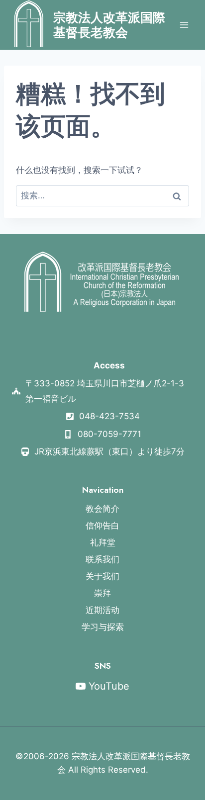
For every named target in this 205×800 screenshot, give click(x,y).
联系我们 (102, 559)
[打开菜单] (184, 25)
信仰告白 (102, 526)
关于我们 (102, 576)
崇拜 (102, 593)
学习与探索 (103, 627)
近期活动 (102, 610)
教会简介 (102, 509)
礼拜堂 (102, 542)
